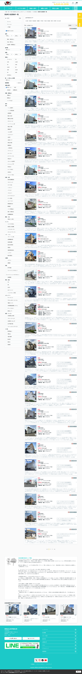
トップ (10, 8)
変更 (20, 18)
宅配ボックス (10, 302)
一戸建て (9, 27)
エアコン (9, 260)
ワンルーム (9, 59)
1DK (8, 61)
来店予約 (67, 8)
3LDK (16, 69)
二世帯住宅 (10, 148)
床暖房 (9, 262)
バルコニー (10, 192)
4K (7, 72)
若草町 (55, 20)
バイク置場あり (11, 209)
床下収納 (9, 267)
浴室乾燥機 (10, 242)
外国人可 (9, 158)
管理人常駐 (10, 142)
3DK (8, 69)
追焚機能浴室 (10, 239)
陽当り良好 (10, 115)
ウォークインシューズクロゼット (12, 274)
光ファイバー (10, 290)
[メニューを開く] (75, 8)
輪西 (44, 261)
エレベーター (10, 201)
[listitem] (13, 613)
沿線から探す (32, 8)
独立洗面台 (10, 255)
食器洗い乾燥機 (11, 226)
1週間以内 (15, 90)
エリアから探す (22, 8)
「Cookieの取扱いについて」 (13, 672)
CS (8, 282)
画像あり (9, 95)
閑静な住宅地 (10, 118)
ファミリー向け (11, 174)
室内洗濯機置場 (11, 179)
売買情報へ (44, 651)
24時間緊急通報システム (13, 305)
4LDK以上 (9, 75)
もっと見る (73, 41)
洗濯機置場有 (10, 214)
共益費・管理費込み (11, 44)
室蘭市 (40, 47)
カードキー (10, 153)
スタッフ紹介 (45, 635)
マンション (9, 24)
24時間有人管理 (11, 315)
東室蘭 (44, 260)
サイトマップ (49, 664)
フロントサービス (11, 318)
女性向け (9, 172)
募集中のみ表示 (10, 30)
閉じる (78, 671)
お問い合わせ (14, 638)
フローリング (10, 182)
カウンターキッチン (12, 231)
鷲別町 (49, 20)
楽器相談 (9, 113)
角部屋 (9, 344)
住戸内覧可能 (10, 323)
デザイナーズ (10, 121)
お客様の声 (44, 642)
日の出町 (59, 20)
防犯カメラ (10, 310)
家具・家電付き (11, 211)
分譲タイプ (10, 139)
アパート (9, 21)
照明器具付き (10, 203)
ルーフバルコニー (11, 195)
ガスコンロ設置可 (11, 161)
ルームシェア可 (11, 164)
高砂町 (30, 20)
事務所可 (9, 129)
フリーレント (10, 150)
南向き (9, 341)
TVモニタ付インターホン (13, 300)
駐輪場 (9, 206)
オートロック (10, 297)
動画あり (9, 97)
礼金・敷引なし (10, 41)
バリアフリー (10, 134)
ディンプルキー (11, 308)
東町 (52, 20)
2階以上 (9, 333)
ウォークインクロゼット (13, 270)
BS (8, 284)
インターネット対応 (12, 292)
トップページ (45, 629)
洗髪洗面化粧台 (11, 250)
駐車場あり (10, 331)
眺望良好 (9, 145)
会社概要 (44, 632)
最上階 (9, 339)
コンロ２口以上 (11, 223)
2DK (16, 64)
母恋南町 (34, 20)
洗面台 (9, 247)
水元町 (26, 20)
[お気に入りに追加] (35, 37)
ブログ (43, 645)
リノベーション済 (11, 123)
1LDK (16, 61)
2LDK (8, 67)
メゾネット (10, 187)
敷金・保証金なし (10, 39)
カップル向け (10, 169)
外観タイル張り (11, 219)
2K (7, 64)
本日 (15, 87)
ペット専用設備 (11, 110)
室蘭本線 (40, 36)
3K (15, 67)
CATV (9, 287)
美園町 (38, 20)
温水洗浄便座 (10, 244)
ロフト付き (10, 184)
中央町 (45, 20)
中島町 (41, 20)
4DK (16, 72)
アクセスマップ (45, 648)
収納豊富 (9, 277)
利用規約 (33, 664)
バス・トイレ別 (11, 236)
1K (15, 59)
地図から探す (44, 8)
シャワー (9, 252)
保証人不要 (10, 126)
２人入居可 (10, 131)
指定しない (9, 87)
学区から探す (55, 8)
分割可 (9, 137)
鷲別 (44, 36)
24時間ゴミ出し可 (11, 321)
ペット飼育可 (10, 107)
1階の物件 (10, 336)
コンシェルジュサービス (13, 326)
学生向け (9, 166)
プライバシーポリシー (40, 664)
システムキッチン (11, 229)
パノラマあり (10, 100)
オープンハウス (11, 156)
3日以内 (8, 90)
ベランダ (9, 190)
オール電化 (10, 198)
